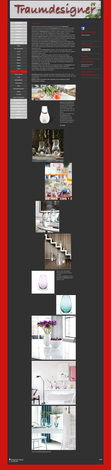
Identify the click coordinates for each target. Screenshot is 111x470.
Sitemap (21, 459)
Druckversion (14, 459)
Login (100, 459)
